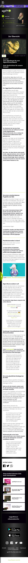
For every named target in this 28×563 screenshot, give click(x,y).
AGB (17, 548)
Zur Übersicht (14, 36)
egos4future (14, 517)
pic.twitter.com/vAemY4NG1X (14, 314)
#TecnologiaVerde (11, 306)
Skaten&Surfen (14, 519)
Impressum (23, 548)
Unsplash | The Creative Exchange (14, 277)
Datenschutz (11, 548)
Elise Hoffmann (22, 25)
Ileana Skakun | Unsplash (19, 55)
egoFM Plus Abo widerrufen (14, 552)
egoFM (17, 25)
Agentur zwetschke (16, 560)
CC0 (24, 55)
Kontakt (4, 548)
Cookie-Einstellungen (13, 549)
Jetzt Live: (7, 16)
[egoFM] (6, 12)
